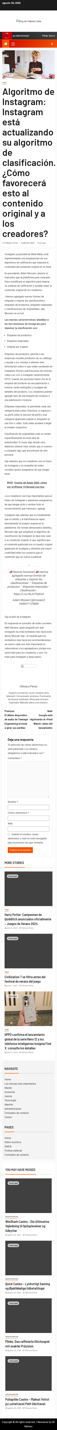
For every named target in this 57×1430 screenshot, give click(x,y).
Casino (8, 1117)
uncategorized (11, 1217)
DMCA (8, 1146)
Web (10, 823)
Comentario (15, 758)
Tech (4, 83)
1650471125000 (28, 603)
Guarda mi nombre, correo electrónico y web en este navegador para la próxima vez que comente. (27, 838)
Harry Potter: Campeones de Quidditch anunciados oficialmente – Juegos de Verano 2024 (28, 919)
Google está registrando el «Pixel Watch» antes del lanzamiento (41, 719)
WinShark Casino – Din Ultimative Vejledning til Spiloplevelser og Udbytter (27, 1226)
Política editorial (13, 1150)
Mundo (8, 1087)
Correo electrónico (18, 812)
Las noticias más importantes (20, 1083)
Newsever (42, 1422)
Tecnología (10, 1100)
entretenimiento (13, 1108)
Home (8, 1079)
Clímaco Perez (12, 243)
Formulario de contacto (17, 1113)
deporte (9, 1104)
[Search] (52, 44)
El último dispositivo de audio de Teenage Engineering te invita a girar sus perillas (16, 719)
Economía (10, 1092)
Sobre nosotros (13, 1142)
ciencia (8, 1096)
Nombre (13, 801)
